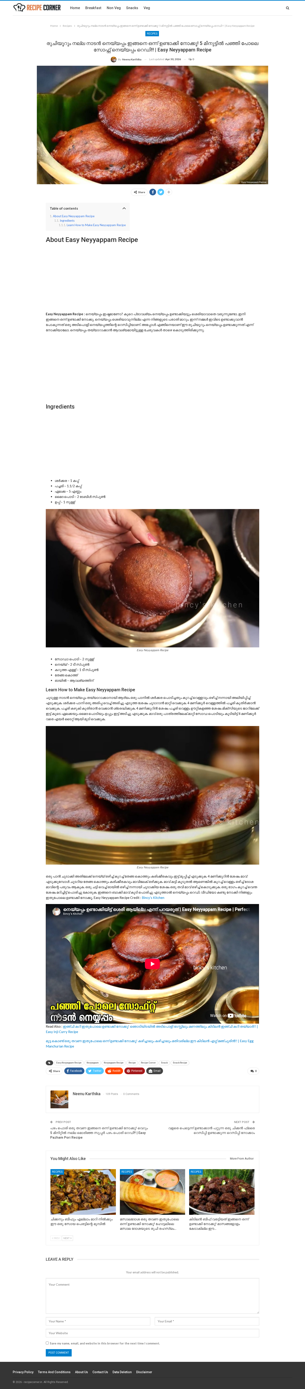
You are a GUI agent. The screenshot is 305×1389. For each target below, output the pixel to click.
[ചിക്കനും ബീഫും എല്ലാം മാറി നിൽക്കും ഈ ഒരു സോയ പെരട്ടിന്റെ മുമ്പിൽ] (83, 1192)
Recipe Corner (148, 1063)
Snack (164, 1063)
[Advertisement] (152, 277)
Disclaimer (144, 1372)
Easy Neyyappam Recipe (68, 1063)
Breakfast (93, 8)
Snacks (132, 8)
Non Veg (114, 8)
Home (75, 8)
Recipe (132, 1063)
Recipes (152, 33)
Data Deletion (122, 1372)
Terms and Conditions (54, 1372)
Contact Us (100, 1372)
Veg (147, 8)
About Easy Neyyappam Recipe (73, 216)
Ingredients (67, 220)
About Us (81, 1372)
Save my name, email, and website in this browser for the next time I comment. (105, 1343)
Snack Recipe (180, 1063)
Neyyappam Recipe (113, 1063)
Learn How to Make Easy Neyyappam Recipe (96, 225)
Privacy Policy (23, 1372)
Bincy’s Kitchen (153, 898)
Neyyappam (93, 1063)
